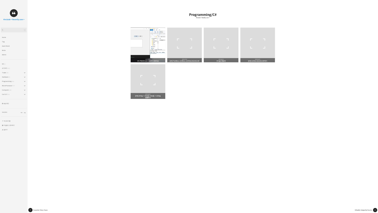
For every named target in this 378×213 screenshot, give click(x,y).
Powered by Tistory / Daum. (40, 210)
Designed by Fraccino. (366, 210)
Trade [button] (5, 73)
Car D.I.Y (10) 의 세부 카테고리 (25, 94)
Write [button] (4, 50)
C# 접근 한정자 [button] (221, 45)
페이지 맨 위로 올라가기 (375, 210)
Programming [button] (8, 81)
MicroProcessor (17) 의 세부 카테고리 (25, 86)
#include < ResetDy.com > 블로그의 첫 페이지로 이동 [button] (14, 14)
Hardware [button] (6, 77)
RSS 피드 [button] (6, 104)
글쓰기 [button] (6, 130)
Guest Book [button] (6, 46)
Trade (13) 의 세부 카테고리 (25, 73)
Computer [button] (6, 90)
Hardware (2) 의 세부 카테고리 (25, 77)
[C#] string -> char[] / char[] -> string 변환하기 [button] (148, 81)
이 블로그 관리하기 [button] (9, 125)
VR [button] (4, 64)
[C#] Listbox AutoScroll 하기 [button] (257, 45)
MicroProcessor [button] (8, 86)
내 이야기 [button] (6, 68)
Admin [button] (4, 55)
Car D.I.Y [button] (6, 94)
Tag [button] (3, 42)
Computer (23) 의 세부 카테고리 (25, 90)
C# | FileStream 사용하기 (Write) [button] (148, 45)
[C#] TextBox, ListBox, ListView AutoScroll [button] (184, 45)
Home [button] (4, 37)
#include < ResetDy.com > (203, 17)
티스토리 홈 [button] (7, 121)
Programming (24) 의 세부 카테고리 (25, 81)
